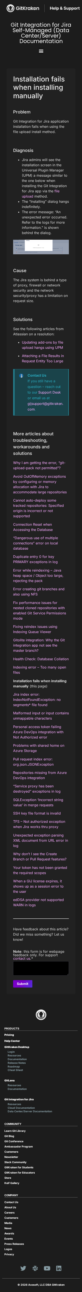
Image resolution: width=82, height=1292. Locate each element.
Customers (11, 1151)
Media (8, 1223)
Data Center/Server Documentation (30, 1111)
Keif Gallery (11, 1183)
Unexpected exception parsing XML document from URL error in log (40, 840)
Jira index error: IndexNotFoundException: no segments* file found (37, 699)
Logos (8, 1249)
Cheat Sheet (15, 1070)
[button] (41, 50)
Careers (9, 1212)
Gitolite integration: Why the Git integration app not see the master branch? (39, 645)
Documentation (17, 1059)
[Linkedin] (59, 1268)
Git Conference (13, 1141)
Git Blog (9, 1136)
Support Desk (49, 392)
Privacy (9, 1254)
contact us (21, 958)
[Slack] (35, 1268)
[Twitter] (23, 1268)
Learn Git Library (15, 1130)
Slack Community (15, 1162)
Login (11, 1051)
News (8, 1228)
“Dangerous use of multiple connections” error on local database (35, 543)
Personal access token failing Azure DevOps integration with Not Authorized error (38, 732)
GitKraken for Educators (19, 1172)
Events (8, 1238)
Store (7, 1177)
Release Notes (17, 1062)
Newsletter (11, 1157)
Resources (14, 1055)
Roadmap (14, 1066)
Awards (9, 1233)
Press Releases (14, 1243)
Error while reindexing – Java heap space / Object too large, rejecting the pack (38, 575)
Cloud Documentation (21, 1107)
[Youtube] (47, 1268)
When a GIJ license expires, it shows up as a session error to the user (38, 886)
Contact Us (11, 1202)
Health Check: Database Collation (41, 659)
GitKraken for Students (18, 1167)
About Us (10, 1207)
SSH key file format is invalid (37, 813)
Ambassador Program (18, 1146)
